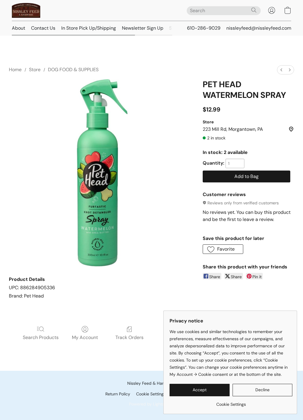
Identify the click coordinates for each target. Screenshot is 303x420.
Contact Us (43, 28)
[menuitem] (281, 70)
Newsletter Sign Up (142, 28)
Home (15, 69)
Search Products (41, 337)
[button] (26, 10)
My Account (85, 337)
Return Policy (117, 394)
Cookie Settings (151, 394)
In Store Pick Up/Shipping (88, 28)
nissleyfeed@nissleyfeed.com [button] (258, 28)
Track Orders (129, 337)
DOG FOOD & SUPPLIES (73, 69)
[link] (231, 402)
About (18, 28)
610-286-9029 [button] (203, 28)
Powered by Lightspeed (151, 404)
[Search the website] (253, 10)
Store (35, 69)
